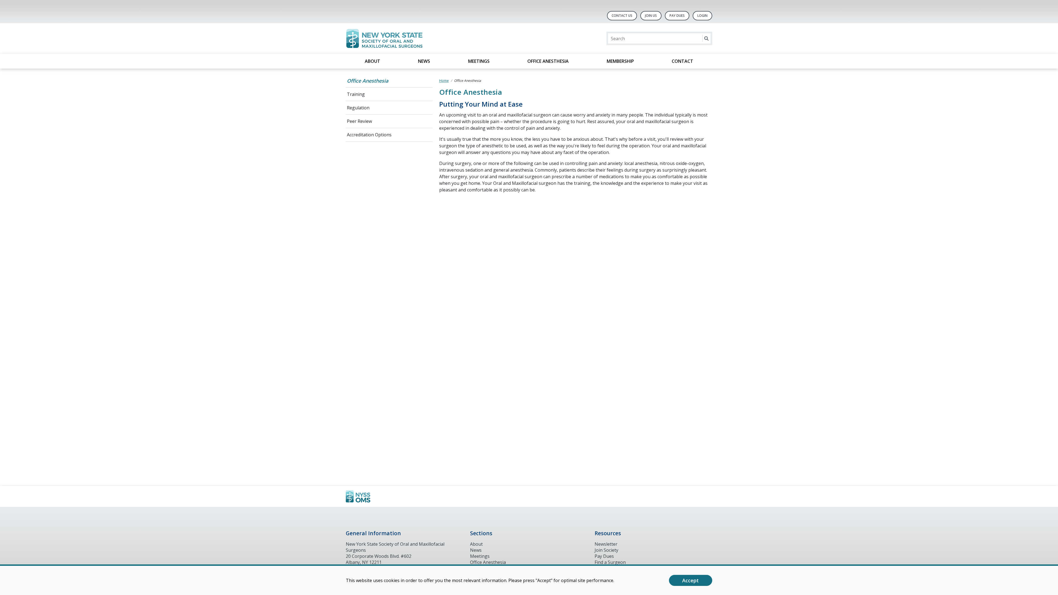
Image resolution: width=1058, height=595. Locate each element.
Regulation (358, 108)
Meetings (479, 61)
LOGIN (702, 15)
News (424, 61)
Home (444, 80)
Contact (682, 61)
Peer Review (359, 121)
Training (356, 94)
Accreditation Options (369, 135)
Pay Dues (677, 15)
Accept (690, 580)
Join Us (651, 15)
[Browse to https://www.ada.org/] (374, 496)
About (372, 61)
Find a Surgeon (610, 562)
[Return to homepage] (417, 38)
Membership (620, 61)
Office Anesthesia (548, 61)
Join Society (606, 550)
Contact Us (622, 15)
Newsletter (606, 544)
